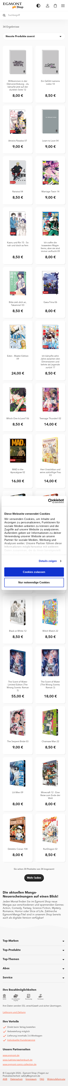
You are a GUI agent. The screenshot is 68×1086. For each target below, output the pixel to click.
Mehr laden (34, 878)
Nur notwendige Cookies (34, 582)
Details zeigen (48, 560)
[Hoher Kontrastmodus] (38, 6)
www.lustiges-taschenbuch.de (17, 1060)
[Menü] (63, 5)
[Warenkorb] (55, 5)
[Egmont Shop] (18, 5)
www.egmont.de (11, 1055)
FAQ (42, 1079)
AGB (5, 1079)
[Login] (47, 5)
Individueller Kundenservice (21, 1040)
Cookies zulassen (34, 571)
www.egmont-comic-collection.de (19, 1064)
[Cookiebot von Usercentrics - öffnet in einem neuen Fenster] (48, 501)
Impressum (31, 1079)
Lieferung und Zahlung (14, 1012)
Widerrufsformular (56, 1079)
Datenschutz (16, 1079)
